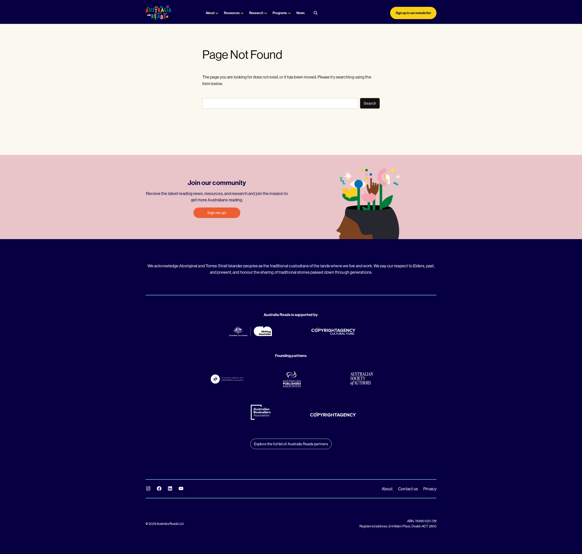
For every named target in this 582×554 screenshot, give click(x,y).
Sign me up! (216, 212)
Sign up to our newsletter (413, 13)
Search (370, 103)
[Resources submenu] (242, 13)
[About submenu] (216, 13)
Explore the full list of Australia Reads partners (291, 443)
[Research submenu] (265, 13)
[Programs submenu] (289, 13)
